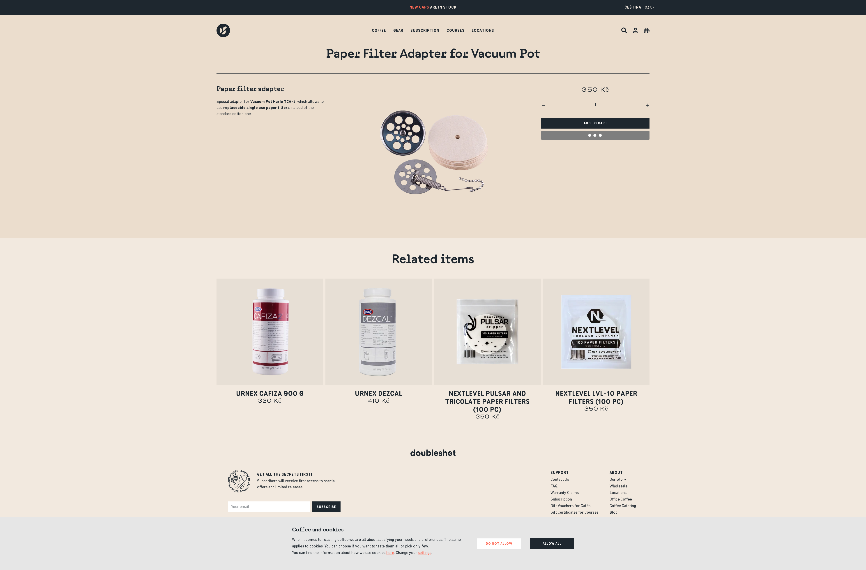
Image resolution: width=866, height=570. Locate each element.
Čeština (632, 7)
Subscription (424, 30)
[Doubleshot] (223, 30)
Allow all (552, 543)
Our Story (618, 480)
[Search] (624, 30)
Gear (398, 30)
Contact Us (559, 480)
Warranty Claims (564, 493)
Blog (613, 513)
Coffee (379, 30)
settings (424, 553)
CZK (648, 7)
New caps (419, 7)
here (390, 553)
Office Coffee (621, 500)
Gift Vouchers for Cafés (570, 506)
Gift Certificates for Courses (574, 513)
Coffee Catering (623, 506)
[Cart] (647, 30)
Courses (456, 30)
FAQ (553, 487)
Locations (483, 30)
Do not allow (499, 543)
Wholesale (618, 487)
